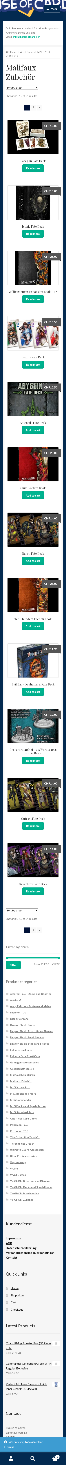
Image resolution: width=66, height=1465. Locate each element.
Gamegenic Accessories (24, 1062)
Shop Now (17, 1295)
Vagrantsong (18, 1162)
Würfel (14, 1168)
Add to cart (33, 430)
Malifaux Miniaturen (22, 1074)
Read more (33, 168)
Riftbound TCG (19, 1131)
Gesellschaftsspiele (22, 1068)
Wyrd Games (27, 51)
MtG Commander (20, 1099)
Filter (13, 965)
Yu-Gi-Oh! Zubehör (21, 1199)
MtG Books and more (23, 1093)
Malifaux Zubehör (21, 1081)
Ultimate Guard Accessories (27, 1149)
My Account (11, 1458)
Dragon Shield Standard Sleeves (29, 1043)
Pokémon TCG (19, 1124)
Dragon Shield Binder (23, 1025)
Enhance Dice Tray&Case (25, 1056)
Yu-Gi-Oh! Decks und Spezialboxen (31, 1187)
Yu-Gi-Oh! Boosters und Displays (30, 1181)
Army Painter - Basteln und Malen (30, 1006)
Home (13, 51)
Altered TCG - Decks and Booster (30, 993)
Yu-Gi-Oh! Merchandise (24, 1193)
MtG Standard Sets (22, 1112)
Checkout (17, 1309)
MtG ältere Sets (20, 1087)
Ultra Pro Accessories (23, 1156)
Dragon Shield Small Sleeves (27, 1037)
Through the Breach (22, 1143)
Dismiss (9, 1447)
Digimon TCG (18, 1012)
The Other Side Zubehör (25, 1137)
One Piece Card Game (23, 1118)
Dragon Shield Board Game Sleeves (31, 1031)
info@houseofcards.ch (26, 36)
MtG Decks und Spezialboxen (28, 1106)
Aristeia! (15, 999)
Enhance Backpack (21, 1049)
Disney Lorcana (19, 1018)
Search (33, 1458)
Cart (13, 1302)
